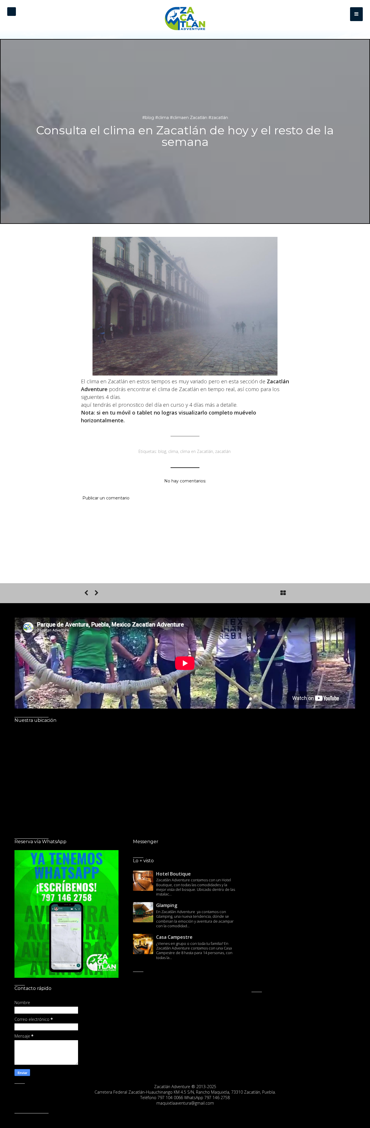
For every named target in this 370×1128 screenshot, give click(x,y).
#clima (162, 117)
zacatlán (223, 451)
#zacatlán (218, 117)
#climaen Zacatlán (189, 117)
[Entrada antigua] (96, 593)
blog (162, 451)
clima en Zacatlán (196, 451)
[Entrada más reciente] (86, 593)
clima (173, 451)
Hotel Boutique (173, 874)
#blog (148, 117)
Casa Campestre (174, 937)
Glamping (166, 905)
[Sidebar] (356, 14)
